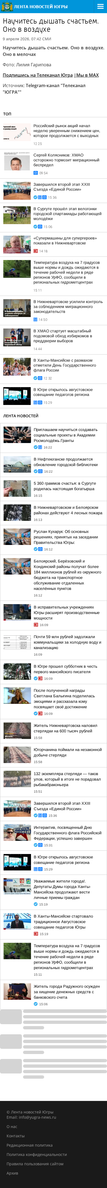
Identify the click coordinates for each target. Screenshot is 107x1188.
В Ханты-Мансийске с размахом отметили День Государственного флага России (64, 365)
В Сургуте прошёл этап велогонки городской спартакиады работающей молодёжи (67, 214)
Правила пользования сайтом (35, 1163)
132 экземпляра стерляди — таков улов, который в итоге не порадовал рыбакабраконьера (67, 779)
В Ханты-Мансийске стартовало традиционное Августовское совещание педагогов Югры (63, 921)
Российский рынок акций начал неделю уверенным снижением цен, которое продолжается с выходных (66, 131)
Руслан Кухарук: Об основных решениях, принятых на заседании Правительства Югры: (66, 537)
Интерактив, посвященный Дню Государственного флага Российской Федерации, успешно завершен (68, 833)
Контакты (16, 1135)
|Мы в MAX (86, 75)
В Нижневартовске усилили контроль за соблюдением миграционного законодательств (68, 306)
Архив (12, 1173)
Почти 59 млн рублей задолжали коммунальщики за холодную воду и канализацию (67, 642)
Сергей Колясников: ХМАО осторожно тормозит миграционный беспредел (66, 160)
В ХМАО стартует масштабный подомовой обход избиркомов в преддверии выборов (62, 336)
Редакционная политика (30, 1145)
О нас (12, 1126)
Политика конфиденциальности (37, 1154)
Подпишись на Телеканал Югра (38, 75)
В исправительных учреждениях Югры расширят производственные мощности (67, 612)
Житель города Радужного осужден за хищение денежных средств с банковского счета (67, 991)
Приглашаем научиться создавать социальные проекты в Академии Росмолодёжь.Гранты (66, 435)
